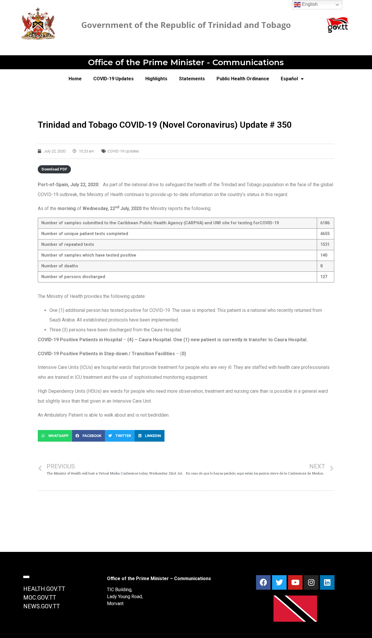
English (309, 4)
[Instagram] (311, 582)
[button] (55, 436)
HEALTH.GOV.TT (44, 588)
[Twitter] (279, 582)
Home (75, 78)
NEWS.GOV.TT (41, 606)
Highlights (156, 78)
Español (289, 78)
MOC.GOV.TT (39, 597)
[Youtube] (295, 582)
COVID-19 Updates (113, 78)
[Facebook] (263, 582)
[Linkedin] (327, 582)
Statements (192, 78)
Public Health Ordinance (243, 78)
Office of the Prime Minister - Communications (186, 62)
